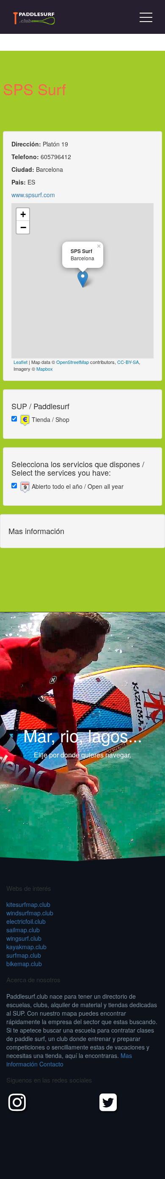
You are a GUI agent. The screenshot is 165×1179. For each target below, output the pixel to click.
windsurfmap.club (29, 913)
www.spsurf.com (33, 194)
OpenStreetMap (72, 361)
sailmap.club (23, 930)
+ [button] (23, 214)
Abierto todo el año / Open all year (77, 486)
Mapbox (44, 368)
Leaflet (21, 361)
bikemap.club (24, 963)
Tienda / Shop (49, 419)
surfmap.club (23, 955)
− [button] (23, 227)
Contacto (51, 1064)
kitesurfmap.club (28, 904)
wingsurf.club (23, 938)
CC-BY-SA (128, 361)
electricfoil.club (26, 921)
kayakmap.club (26, 946)
